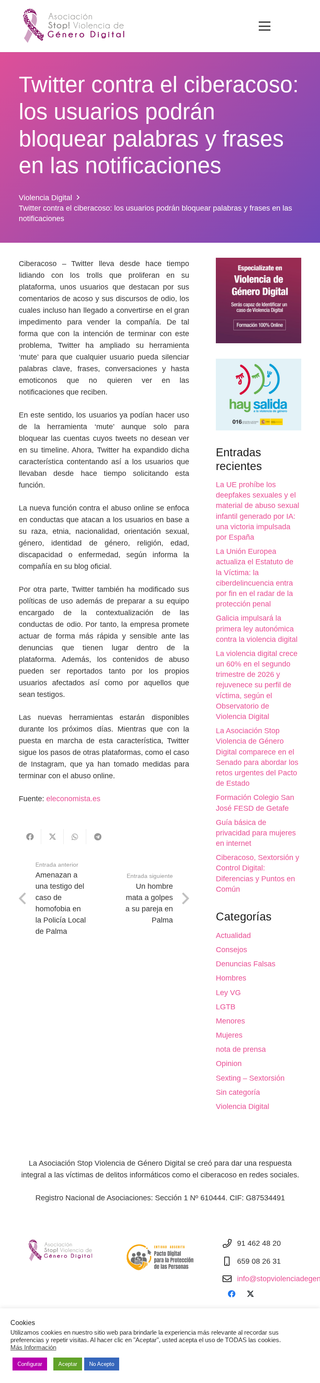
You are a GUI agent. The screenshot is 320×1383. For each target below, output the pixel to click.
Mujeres (229, 1035)
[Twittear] (52, 836)
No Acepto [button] (101, 1364)
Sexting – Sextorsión (250, 1078)
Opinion (229, 1063)
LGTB (225, 1007)
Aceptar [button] (67, 1364)
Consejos (231, 949)
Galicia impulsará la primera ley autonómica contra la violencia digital (257, 628)
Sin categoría (238, 1092)
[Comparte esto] (30, 836)
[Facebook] (231, 1294)
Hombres (231, 978)
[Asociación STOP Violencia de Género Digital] (70, 26)
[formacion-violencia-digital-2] (258, 300)
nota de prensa (241, 1049)
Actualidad (233, 935)
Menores (230, 1021)
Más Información (33, 1347)
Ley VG (228, 992)
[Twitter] (250, 1294)
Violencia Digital (242, 1106)
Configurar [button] (30, 1364)
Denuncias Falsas (245, 964)
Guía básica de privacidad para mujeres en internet (256, 832)
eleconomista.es (73, 799)
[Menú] (264, 26)
